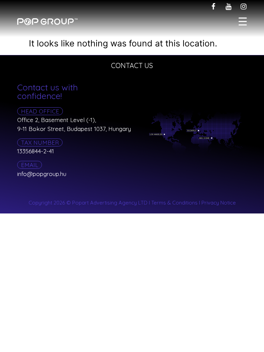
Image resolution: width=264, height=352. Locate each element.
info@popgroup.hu (41, 173)
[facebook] (213, 6)
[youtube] (228, 6)
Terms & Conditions (174, 202)
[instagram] (243, 6)
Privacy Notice (218, 202)
